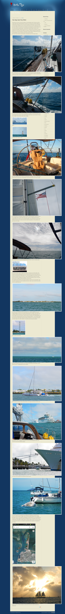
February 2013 (46, 89)
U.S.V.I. (45, 149)
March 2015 (45, 50)
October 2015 (46, 39)
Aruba (45, 110)
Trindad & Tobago (46, 147)
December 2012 (46, 92)
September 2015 (46, 41)
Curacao (45, 119)
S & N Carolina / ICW (47, 141)
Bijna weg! (46, 24)
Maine (45, 132)
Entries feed (45, 160)
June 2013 (45, 83)
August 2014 (46, 61)
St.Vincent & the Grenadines (48, 144)
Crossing (45, 116)
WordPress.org (46, 163)
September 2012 (46, 97)
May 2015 (45, 47)
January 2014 (46, 72)
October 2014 (46, 58)
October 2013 (46, 77)
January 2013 (46, 91)
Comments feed (46, 162)
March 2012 (45, 105)
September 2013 (46, 78)
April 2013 (45, 86)
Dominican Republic (47, 121)
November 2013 (46, 75)
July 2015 (45, 44)
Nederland (45, 133)
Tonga (45, 146)
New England (46, 135)
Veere (45, 22)
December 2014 (46, 55)
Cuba (45, 118)
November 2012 (46, 94)
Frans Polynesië (46, 124)
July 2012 (45, 100)
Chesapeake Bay (46, 113)
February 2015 (46, 52)
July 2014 (45, 63)
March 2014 (45, 69)
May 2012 (45, 103)
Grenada (45, 127)
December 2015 (46, 36)
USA (45, 152)
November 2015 (46, 38)
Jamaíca (45, 130)
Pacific (45, 138)
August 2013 (46, 80)
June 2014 (45, 64)
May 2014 (45, 66)
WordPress (46, 612)
